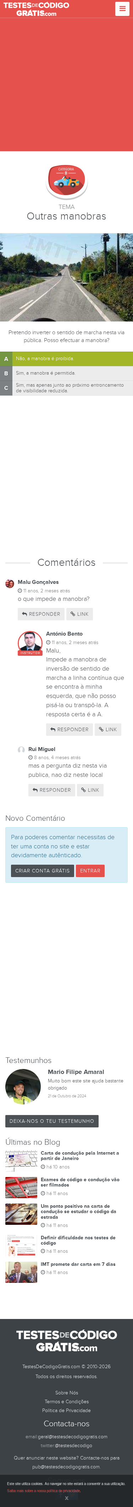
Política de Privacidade (66, 1411)
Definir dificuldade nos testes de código (78, 1240)
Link (82, 614)
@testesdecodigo (73, 1446)
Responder (43, 614)
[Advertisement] (66, 84)
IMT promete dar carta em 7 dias (78, 1264)
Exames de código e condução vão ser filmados (80, 1182)
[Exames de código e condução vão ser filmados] (21, 1187)
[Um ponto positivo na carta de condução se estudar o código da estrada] (21, 1214)
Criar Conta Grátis (42, 871)
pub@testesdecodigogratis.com (66, 1467)
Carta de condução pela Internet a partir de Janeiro (80, 1155)
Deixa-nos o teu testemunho (52, 1121)
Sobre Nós (66, 1393)
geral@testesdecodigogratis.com (72, 1437)
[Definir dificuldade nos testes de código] (21, 1245)
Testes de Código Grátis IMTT (36, 9)
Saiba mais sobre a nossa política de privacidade (43, 1490)
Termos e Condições (67, 1402)
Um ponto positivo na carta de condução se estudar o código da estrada (78, 1211)
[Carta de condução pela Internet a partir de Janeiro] (21, 1161)
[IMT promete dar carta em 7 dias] (21, 1272)
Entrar (90, 871)
